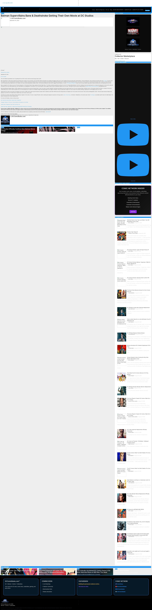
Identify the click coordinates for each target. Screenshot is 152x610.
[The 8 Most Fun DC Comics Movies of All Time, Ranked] (121, 376)
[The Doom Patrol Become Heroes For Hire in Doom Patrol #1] (121, 294)
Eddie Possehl (131, 375)
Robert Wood (130, 496)
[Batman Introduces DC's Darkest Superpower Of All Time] (121, 349)
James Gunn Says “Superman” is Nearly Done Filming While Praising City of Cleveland (16, 106)
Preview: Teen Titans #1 (132, 232)
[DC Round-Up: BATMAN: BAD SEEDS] (121, 513)
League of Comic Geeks (133, 233)
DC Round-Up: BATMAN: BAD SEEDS (135, 509)
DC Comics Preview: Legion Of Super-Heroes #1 (138, 249)
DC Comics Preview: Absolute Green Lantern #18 (138, 277)
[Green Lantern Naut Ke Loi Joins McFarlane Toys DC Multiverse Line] (121, 323)
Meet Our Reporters (100, 9)
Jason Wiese (130, 388)
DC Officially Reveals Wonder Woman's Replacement (139, 386)
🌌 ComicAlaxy (119, 584)
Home (93, 9)
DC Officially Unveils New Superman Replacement (138, 307)
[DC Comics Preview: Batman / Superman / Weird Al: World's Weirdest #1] (121, 266)
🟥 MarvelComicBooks (121, 586)
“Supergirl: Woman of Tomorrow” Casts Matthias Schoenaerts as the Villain (14, 102)
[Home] (91, 9)
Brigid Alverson (131, 443)
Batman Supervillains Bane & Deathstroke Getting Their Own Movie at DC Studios (47, 15)
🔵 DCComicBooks (120, 589)
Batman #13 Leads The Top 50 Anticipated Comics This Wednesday (18, 571)
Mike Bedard (130, 455)
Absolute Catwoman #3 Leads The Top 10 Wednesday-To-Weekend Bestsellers (53, 571)
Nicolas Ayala (131, 348)
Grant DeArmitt (131, 482)
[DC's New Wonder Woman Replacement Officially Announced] (121, 497)
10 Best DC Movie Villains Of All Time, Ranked (9, 113)
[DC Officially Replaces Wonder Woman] (121, 337)
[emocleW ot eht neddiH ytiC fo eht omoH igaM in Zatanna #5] (121, 555)
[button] (39, 9)
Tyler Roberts (131, 321)
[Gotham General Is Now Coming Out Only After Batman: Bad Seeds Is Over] (121, 361)
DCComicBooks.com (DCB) (7, 604)
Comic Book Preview (84, 129)
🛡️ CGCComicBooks (120, 591)
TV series (105, 80)
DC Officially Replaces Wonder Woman (136, 333)
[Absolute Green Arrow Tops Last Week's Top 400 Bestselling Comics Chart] (121, 224)
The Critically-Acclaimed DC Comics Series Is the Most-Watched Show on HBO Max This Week (93, 571)
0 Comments (21, 574)
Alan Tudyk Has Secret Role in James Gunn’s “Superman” (11, 100)
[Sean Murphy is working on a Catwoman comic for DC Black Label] (121, 483)
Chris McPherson (131, 334)
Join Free (133, 211)
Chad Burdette (131, 292)
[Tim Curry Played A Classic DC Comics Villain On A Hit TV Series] (121, 402)
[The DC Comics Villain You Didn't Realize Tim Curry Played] (121, 456)
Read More (48, 111)
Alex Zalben (130, 251)
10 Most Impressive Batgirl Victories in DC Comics (56, 129)
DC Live (107, 9)
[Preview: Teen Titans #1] (121, 235)
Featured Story (3, 72)
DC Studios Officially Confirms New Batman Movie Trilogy (18, 130)
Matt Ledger (130, 510)
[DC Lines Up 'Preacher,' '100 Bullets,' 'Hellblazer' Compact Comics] (121, 445)
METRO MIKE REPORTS (118, 9)
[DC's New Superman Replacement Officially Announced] (121, 433)
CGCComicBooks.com (120, 61)
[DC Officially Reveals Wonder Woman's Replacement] (121, 390)
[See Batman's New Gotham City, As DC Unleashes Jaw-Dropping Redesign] (121, 525)
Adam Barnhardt (131, 308)
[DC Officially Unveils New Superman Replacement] (121, 311)
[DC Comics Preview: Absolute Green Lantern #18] (121, 281)
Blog (111, 9)
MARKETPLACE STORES (137, 9)
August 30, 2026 (4, 132)
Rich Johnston (131, 222)
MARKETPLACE (128, 9)
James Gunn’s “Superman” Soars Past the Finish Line (10, 104)
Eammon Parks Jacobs (132, 401)
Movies (2, 13)
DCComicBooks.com (18, 18)
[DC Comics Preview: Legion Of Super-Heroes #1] (121, 253)
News (2, 569)
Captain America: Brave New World (92, 86)
